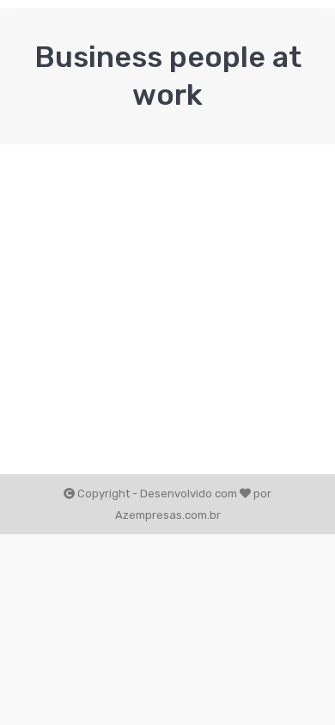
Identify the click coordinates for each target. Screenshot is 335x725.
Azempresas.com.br (168, 515)
